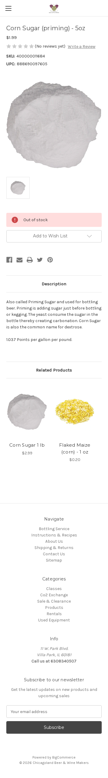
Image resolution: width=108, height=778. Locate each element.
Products (54, 607)
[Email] (19, 260)
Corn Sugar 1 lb (27, 445)
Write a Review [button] (81, 46)
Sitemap (54, 560)
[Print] (30, 260)
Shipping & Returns (54, 547)
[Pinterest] (50, 260)
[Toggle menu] (8, 8)
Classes (54, 588)
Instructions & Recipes (54, 535)
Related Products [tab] (54, 370)
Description (54, 283)
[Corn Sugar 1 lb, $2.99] (27, 412)
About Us (54, 541)
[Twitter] (40, 260)
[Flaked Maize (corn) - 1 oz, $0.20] (74, 412)
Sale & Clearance (54, 601)
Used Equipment (54, 620)
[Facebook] (9, 260)
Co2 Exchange (54, 594)
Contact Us (54, 553)
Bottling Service (54, 528)
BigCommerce (64, 757)
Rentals (54, 613)
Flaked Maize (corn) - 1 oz (74, 448)
